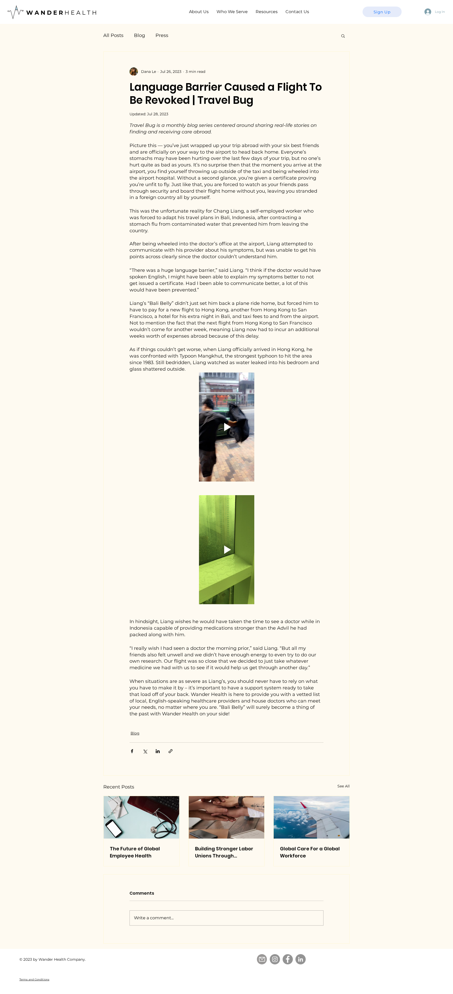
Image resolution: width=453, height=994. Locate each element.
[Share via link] (170, 751)
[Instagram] (275, 959)
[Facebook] (288, 959)
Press (161, 35)
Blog (139, 35)
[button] (343, 36)
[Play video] (226, 427)
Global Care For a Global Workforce (310, 852)
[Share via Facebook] (132, 751)
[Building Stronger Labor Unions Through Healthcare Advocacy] (227, 817)
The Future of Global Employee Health (135, 852)
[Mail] (262, 959)
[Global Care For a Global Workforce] (311, 817)
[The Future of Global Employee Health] (141, 817)
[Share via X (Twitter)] (144, 751)
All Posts (113, 35)
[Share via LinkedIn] (157, 751)
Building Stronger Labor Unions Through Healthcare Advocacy (224, 852)
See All (343, 786)
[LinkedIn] (300, 959)
